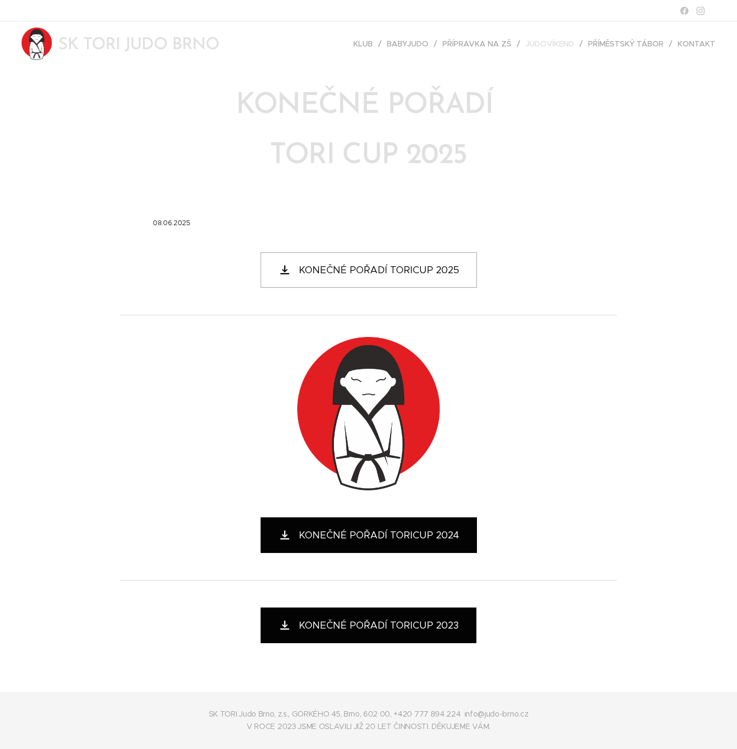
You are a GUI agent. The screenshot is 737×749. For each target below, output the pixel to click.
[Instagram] (700, 11)
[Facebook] (684, 11)
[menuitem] (366, 43)
